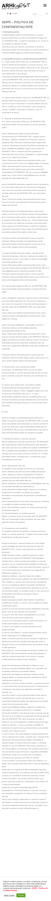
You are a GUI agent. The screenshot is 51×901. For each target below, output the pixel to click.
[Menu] (45, 5)
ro (13, 13)
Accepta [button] (21, 895)
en (16, 13)
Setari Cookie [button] (9, 895)
